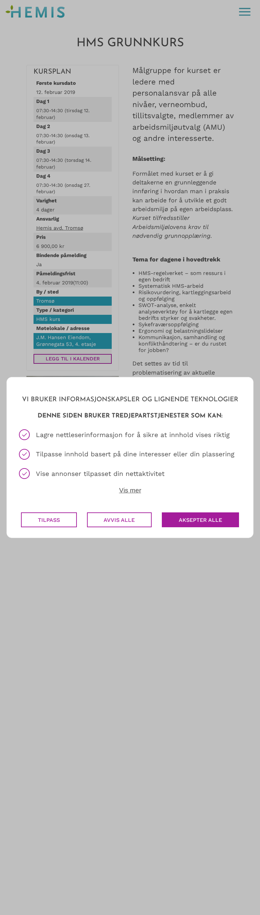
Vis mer (130, 490)
